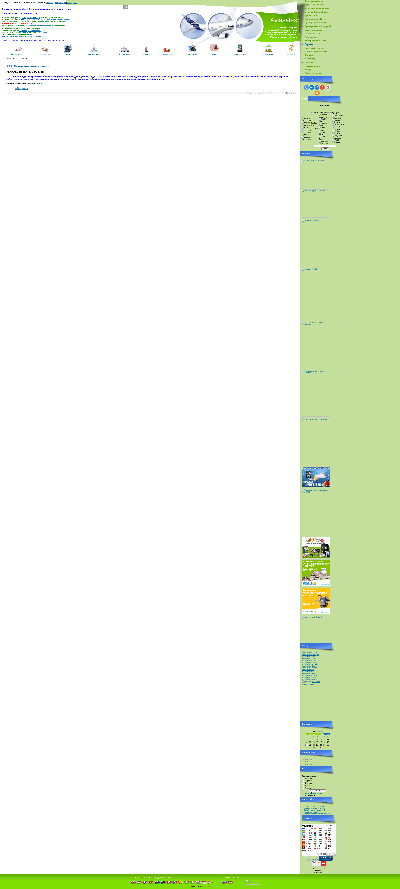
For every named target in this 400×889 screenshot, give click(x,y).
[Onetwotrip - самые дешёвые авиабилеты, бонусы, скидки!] (316, 486)
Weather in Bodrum (309, 660)
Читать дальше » (21, 89)
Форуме (43, 32)
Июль (22, 58)
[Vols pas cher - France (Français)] (175, 884)
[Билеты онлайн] (316, 187)
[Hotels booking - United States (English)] (230, 884)
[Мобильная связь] (239, 52)
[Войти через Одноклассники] (317, 93)
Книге (25, 32)
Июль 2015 (317, 731)
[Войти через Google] (327, 87)
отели (67, 19)
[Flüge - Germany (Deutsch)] (151, 884)
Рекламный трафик (311, 812)
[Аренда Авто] (124, 52)
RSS (75, 3)
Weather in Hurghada (310, 664)
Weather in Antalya (309, 658)
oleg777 (259, 93)
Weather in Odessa (309, 656)
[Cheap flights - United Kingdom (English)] (145, 884)
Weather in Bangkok (309, 675)
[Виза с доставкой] (214, 51)
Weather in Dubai (308, 666)
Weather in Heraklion (309, 679)
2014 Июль (307, 759)
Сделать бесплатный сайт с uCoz (317, 814)
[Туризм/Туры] (167, 52)
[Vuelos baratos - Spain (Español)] (181, 884)
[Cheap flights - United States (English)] (139, 884)
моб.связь (34, 25)
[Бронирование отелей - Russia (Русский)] (225, 884)
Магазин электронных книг (314, 808)
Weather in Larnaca (309, 677)
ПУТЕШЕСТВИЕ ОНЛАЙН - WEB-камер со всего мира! (25, 36)
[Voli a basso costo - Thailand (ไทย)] (198, 884)
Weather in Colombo (309, 668)
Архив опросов (318, 793)
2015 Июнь (307, 762)
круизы (60, 19)
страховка (45, 25)
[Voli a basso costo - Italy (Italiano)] (187, 884)
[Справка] (291, 52)
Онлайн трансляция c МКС (314, 810)
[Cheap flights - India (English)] (210, 884)
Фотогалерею (34, 31)
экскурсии (51, 19)
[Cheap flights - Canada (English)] (169, 884)
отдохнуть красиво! (30, 19)
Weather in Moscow (309, 653)
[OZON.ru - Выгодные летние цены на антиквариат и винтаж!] (316, 585)
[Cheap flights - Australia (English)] (157, 884)
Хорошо (308, 781)
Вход (69, 3)
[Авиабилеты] (16, 52)
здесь (39, 83)
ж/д (28, 18)
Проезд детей (18, 87)
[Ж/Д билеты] (45, 52)
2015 (16, 58)
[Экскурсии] (192, 52)
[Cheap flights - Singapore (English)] (204, 884)
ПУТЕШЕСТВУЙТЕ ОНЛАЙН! (315, 806)
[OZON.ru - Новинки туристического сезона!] (316, 614)
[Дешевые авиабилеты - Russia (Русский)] (133, 884)
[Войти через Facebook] (317, 87)
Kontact (125, 7)
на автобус (35, 18)
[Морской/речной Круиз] (94, 52)
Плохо (307, 786)
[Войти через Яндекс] (322, 87)
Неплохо (308, 783)
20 (306, 745)
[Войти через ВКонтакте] (311, 87)
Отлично (308, 778)
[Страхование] (268, 52)
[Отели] (146, 52)
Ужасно (308, 788)
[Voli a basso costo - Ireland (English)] (192, 884)
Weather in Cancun (309, 673)
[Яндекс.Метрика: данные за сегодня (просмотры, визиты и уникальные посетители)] (312, 858)
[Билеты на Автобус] (68, 52)
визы (27, 25)
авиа (24, 18)
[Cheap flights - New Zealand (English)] (163, 884)
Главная (49, 3)
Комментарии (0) (281, 93)
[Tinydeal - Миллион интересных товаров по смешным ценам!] (316, 557)
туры (43, 19)
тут (30, 34)
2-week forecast (308, 684)
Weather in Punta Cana (310, 671)
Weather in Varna (308, 662)
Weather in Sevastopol (310, 655)
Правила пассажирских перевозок (31, 66)
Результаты (306, 793)
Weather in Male (308, 670)
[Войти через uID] (306, 87)
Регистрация (60, 3)
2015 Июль (307, 764)
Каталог (23, 31)
